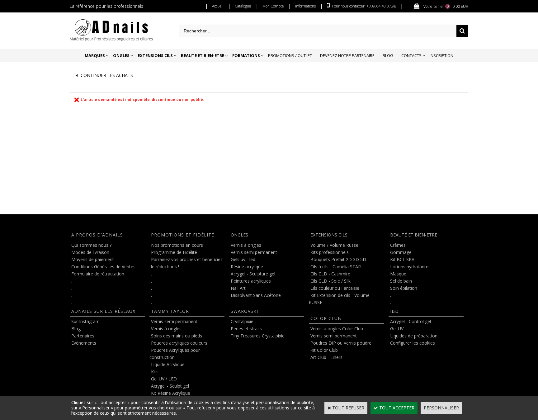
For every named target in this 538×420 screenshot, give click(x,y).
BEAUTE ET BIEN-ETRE (202, 55)
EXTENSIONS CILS (155, 55)
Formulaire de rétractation (97, 274)
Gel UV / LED (164, 379)
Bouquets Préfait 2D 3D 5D (338, 259)
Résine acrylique (247, 267)
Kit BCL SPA (402, 259)
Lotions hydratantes (410, 267)
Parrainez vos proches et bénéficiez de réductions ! (186, 263)
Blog (388, 55)
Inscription (441, 55)
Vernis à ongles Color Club (336, 329)
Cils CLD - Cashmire (330, 274)
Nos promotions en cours (177, 245)
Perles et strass (246, 329)
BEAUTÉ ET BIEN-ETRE (413, 235)
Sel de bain (401, 281)
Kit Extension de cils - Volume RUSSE (339, 298)
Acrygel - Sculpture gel (253, 274)
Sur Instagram (85, 321)
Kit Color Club (324, 350)
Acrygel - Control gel (410, 321)
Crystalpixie (242, 321)
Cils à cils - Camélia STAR (335, 267)
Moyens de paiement (92, 259)
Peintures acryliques (251, 281)
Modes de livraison (90, 252)
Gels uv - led (243, 259)
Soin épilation (403, 288)
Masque (398, 274)
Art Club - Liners (326, 357)
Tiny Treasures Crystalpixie (258, 336)
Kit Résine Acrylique (170, 393)
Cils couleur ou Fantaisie (334, 288)
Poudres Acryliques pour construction (174, 353)
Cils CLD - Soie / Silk (330, 281)
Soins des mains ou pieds (176, 336)
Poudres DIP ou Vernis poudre (340, 343)
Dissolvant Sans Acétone (256, 295)
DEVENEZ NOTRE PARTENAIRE (347, 55)
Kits (154, 372)
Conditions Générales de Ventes (103, 267)
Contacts (411, 55)
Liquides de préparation (413, 336)
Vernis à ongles (166, 329)
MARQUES (95, 55)
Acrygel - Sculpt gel (170, 386)
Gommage (401, 252)
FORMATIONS (246, 55)
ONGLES (121, 55)
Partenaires (82, 336)
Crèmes (398, 245)
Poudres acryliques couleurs (179, 343)
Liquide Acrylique (168, 364)
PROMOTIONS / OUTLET (290, 55)
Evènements (83, 343)
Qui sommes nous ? (91, 245)
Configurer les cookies (412, 343)
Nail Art (238, 288)
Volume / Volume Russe (334, 245)
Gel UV (397, 329)
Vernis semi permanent (174, 321)
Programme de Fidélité (174, 252)
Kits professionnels (329, 252)
